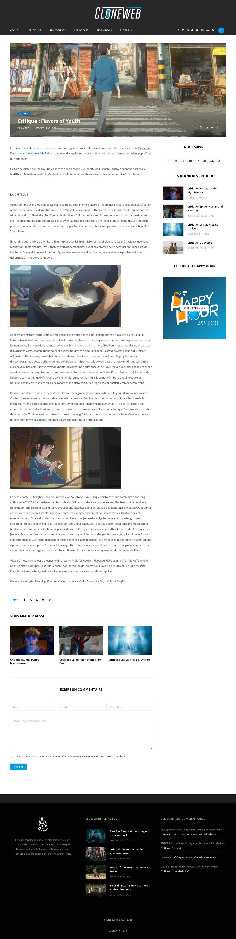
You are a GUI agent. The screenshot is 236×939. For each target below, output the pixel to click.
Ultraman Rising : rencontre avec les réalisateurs (188, 834)
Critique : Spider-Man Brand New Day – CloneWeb (187, 866)
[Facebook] (195, 127)
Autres (124, 30)
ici (144, 168)
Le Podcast (81, 30)
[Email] (206, 127)
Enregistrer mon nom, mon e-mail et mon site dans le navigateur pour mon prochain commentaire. (70, 756)
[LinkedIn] (211, 127)
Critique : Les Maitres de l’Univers (129, 659)
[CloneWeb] (118, 13)
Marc (26, 128)
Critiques (34, 30)
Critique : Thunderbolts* (175, 871)
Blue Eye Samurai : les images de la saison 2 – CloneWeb (189, 829)
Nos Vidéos (104, 30)
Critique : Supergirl (171, 848)
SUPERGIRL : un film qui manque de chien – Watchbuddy (190, 843)
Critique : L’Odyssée (200, 242)
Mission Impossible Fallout (37, 153)
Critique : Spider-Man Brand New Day (80, 661)
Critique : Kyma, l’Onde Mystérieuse (24, 661)
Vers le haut (119, 931)
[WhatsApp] (217, 127)
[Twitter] (201, 127)
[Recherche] (221, 30)
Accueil (15, 30)
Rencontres (58, 30)
